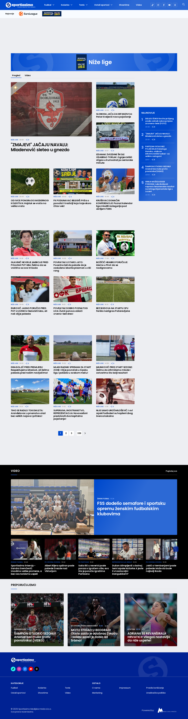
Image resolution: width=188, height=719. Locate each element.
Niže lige (14, 140)
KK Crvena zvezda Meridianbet (84, 626)
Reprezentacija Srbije (122, 562)
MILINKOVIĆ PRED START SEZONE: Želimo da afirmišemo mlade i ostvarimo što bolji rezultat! (114, 370)
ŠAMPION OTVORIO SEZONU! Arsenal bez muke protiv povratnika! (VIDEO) (158, 169)
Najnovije (9, 14)
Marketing (97, 693)
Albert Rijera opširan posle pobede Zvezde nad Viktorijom (59, 568)
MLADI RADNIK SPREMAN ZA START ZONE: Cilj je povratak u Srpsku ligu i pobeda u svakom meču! (72, 370)
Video (139, 5)
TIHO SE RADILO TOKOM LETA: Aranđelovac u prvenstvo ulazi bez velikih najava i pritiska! (28, 413)
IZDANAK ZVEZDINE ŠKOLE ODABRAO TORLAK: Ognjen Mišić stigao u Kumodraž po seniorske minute (114, 158)
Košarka (65, 5)
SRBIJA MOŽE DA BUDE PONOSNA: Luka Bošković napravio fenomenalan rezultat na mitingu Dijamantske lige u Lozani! (159, 187)
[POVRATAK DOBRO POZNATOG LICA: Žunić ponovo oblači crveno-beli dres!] (72, 289)
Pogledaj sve (171, 471)
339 (79, 433)
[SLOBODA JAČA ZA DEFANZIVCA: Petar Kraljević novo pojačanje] (115, 95)
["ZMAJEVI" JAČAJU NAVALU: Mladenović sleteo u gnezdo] (51, 109)
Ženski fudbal (103, 499)
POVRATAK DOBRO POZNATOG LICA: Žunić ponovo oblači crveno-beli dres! (70, 311)
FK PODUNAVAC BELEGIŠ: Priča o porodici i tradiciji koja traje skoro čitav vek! (72, 203)
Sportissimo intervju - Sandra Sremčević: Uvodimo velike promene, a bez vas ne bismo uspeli (26, 569)
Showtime (124, 5)
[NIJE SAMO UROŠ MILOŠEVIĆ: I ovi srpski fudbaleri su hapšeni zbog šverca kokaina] (115, 391)
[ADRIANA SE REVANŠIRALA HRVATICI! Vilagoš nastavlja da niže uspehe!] (150, 619)
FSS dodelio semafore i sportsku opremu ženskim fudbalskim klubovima (131, 508)
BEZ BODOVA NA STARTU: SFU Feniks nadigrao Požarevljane (113, 309)
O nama (96, 688)
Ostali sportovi (101, 5)
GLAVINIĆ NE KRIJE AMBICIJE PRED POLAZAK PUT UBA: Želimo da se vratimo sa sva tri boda (29, 265)
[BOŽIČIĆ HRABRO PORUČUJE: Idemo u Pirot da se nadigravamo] (115, 243)
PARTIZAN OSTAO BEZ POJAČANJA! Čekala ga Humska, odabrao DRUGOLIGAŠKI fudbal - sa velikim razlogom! (157, 151)
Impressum (125, 688)
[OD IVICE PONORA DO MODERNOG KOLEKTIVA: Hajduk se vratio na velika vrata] (30, 181)
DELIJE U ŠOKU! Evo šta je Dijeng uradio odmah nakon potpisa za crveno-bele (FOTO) (159, 121)
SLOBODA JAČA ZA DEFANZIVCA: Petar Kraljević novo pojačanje (114, 115)
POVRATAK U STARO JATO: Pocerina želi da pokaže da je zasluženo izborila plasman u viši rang (72, 266)
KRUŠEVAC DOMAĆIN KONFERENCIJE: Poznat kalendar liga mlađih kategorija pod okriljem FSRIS (114, 204)
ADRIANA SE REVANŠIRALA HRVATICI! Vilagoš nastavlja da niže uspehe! (149, 637)
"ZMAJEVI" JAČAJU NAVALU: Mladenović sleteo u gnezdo (40, 147)
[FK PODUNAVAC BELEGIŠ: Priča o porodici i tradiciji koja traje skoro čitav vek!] (72, 181)
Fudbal (47, 5)
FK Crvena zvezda (52, 562)
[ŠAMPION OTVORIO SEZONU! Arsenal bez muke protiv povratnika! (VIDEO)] (37, 619)
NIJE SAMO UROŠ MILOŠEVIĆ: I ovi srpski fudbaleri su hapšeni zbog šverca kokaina (114, 413)
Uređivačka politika (155, 693)
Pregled (16, 75)
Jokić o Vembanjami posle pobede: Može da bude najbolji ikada (161, 568)
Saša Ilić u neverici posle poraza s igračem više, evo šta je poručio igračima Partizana (93, 569)
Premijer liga (20, 629)
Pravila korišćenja (155, 688)
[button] (175, 549)
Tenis (82, 5)
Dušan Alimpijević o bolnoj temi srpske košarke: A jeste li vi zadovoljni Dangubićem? (127, 569)
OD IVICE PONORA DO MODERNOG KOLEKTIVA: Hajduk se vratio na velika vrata (30, 203)
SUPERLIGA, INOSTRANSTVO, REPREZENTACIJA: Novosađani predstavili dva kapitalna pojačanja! (70, 414)
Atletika (131, 629)
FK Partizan (83, 562)
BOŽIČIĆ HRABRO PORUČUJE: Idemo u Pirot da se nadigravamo (112, 265)
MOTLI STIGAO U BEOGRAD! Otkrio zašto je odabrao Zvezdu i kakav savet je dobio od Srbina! (94, 635)
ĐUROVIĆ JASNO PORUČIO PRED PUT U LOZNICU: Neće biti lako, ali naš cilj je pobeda (29, 311)
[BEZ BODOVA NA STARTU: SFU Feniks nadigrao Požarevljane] (115, 289)
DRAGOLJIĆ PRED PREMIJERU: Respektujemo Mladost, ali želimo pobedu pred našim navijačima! (30, 370)
